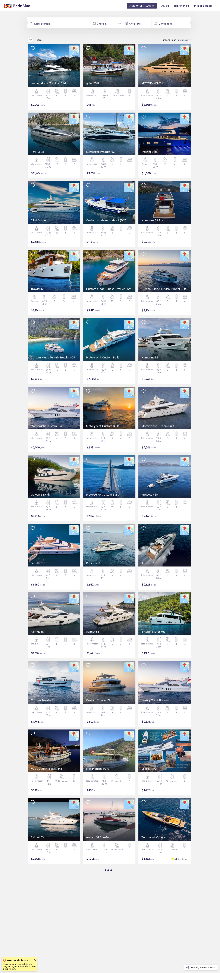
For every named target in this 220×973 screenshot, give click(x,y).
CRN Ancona (39, 220)
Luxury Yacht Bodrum (155, 700)
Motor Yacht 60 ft (97, 768)
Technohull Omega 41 (155, 837)
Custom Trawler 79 (98, 700)
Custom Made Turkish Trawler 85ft (108, 289)
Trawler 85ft (149, 152)
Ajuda (165, 5)
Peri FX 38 (37, 152)
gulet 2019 (92, 83)
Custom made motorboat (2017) (106, 220)
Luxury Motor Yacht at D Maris (50, 83)
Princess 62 (93, 563)
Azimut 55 (37, 631)
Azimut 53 (37, 837)
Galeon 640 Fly (40, 494)
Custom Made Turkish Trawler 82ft (53, 357)
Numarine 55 (149, 357)
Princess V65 (149, 494)
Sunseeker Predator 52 (100, 152)
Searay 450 (148, 768)
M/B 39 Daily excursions (46, 768)
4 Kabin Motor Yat (153, 631)
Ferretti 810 (38, 563)
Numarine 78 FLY (152, 220)
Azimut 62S (148, 563)
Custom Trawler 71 (42, 700)
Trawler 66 (37, 289)
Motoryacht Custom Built (102, 357)
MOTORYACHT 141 (153, 83)
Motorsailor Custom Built (102, 494)
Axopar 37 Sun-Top (98, 837)
